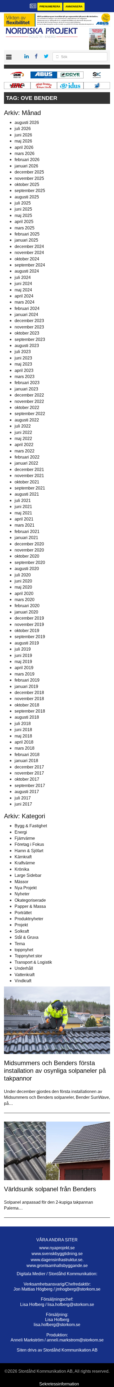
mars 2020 (24, 599)
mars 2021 (24, 525)
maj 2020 (23, 587)
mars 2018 (24, 748)
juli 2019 (23, 649)
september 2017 (30, 785)
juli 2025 (23, 203)
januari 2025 (26, 240)
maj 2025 (23, 215)
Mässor (21, 881)
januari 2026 (26, 166)
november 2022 (29, 401)
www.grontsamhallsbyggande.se (57, 1265)
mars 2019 (24, 674)
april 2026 (24, 147)
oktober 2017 (27, 779)
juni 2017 (23, 804)
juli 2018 (23, 723)
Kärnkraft (23, 857)
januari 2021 (26, 537)
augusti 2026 (27, 122)
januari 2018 (26, 760)
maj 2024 (23, 290)
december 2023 (29, 320)
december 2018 (29, 692)
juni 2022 (23, 432)
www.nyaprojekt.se (57, 1248)
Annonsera (73, 6)
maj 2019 (23, 661)
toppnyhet (24, 950)
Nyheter (22, 894)
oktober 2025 (27, 184)
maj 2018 (23, 736)
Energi (21, 832)
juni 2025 (23, 209)
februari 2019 (27, 680)
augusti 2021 (27, 494)
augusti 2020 (27, 568)
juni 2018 (23, 729)
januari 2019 (26, 686)
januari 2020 (26, 612)
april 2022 (24, 444)
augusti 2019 (27, 643)
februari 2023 (27, 382)
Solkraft (22, 931)
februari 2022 (27, 457)
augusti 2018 (27, 717)
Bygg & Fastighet (31, 826)
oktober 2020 (27, 556)
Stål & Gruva (26, 937)
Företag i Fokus (29, 844)
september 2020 (30, 562)
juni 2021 (23, 506)
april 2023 (24, 370)
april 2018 (24, 742)
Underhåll (24, 968)
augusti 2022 (27, 420)
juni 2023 (23, 358)
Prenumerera (50, 6)
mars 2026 (24, 153)
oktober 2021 (27, 482)
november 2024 (29, 252)
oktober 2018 (27, 705)
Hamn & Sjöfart (29, 850)
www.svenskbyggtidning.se (57, 1253)
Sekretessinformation (59, 1384)
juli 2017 (23, 798)
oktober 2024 (27, 259)
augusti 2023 (27, 345)
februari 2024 (27, 308)
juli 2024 (23, 277)
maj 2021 (23, 513)
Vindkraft (23, 981)
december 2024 (29, 246)
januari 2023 (26, 389)
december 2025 (29, 172)
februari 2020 (27, 605)
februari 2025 (27, 234)
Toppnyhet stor (28, 956)
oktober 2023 (27, 333)
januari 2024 (26, 314)
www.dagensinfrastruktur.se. (57, 1259)
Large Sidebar (28, 875)
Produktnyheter (29, 919)
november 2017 (29, 773)
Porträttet (23, 912)
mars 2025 (24, 228)
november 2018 (29, 698)
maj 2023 (23, 364)
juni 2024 (23, 283)
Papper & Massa (30, 906)
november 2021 (29, 475)
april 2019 (24, 667)
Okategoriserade (30, 900)
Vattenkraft (24, 974)
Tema (20, 943)
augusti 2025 (27, 197)
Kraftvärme (25, 863)
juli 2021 (23, 500)
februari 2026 (27, 159)
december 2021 (29, 469)
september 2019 (30, 636)
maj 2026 (23, 141)
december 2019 (29, 618)
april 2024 (24, 296)
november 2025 (29, 178)
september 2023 (30, 339)
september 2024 (30, 265)
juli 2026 (23, 128)
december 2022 (29, 395)
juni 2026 (23, 135)
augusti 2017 (27, 791)
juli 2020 (23, 575)
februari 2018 (27, 754)
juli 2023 (23, 351)
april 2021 (24, 519)
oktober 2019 (27, 630)
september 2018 (30, 711)
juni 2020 (23, 581)
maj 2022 (23, 438)
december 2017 (29, 767)
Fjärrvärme (25, 838)
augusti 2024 (27, 271)
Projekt (21, 925)
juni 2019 (23, 655)
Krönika (22, 869)
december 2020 (29, 544)
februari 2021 (27, 531)
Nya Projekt (26, 888)
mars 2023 (24, 376)
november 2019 (29, 624)
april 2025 (24, 221)
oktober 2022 (27, 407)
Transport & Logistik (33, 962)
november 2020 (29, 550)
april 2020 (24, 593)
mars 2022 (24, 451)
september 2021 (30, 488)
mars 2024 (24, 302)
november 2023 (29, 327)
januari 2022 (26, 463)
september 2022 (30, 413)
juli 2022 (23, 426)
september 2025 (30, 190)
